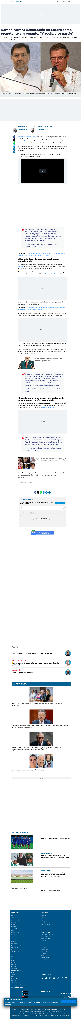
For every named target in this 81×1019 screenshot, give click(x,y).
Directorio (14, 1009)
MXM (12, 956)
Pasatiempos (45, 957)
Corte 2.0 (14, 917)
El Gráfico (44, 947)
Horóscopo (44, 959)
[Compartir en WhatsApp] (14, 142)
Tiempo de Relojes (16, 984)
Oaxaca (43, 917)
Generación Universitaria (44, 944)
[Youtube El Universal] (54, 978)
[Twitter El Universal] (50, 978)
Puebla (43, 919)
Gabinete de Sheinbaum (14, 927)
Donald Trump (15, 932)
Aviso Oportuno (45, 938)
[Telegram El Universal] (42, 978)
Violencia (47, 1009)
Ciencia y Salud (15, 955)
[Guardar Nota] (14, 151)
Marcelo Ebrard (44, 485)
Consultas (14, 968)
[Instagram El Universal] (58, 978)
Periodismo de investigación (15, 921)
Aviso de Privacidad (63, 1009)
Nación (13, 915)
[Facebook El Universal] (46, 978)
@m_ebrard (40, 231)
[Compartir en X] (14, 139)
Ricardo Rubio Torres (19, 670)
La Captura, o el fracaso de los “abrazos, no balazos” (33, 653)
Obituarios (44, 942)
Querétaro (44, 922)
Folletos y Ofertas (46, 936)
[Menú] (69, 2)
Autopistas (14, 966)
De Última (14, 978)
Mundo (13, 930)
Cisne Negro (14, 985)
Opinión (15, 647)
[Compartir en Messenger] (14, 145)
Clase (13, 972)
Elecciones (21, 126)
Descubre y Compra (47, 934)
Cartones (13, 941)
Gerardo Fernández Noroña (29, 485)
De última (14, 962)
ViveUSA (43, 953)
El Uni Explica (15, 924)
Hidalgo (43, 920)
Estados (13, 936)
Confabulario (15, 951)
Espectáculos (15, 947)
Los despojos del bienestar (23, 673)
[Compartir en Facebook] (14, 136)
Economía (14, 943)
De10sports (44, 949)
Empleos (43, 940)
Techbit (13, 958)
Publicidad (54, 1009)
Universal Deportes (16, 945)
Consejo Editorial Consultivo (26, 1009)
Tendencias (14, 953)
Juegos (43, 955)
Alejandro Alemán (18, 651)
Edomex (43, 915)
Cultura (13, 949)
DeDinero (44, 951)
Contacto (58, 1011)
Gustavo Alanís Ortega (19, 660)
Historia (22, 1011)
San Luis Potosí (45, 924)
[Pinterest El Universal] (62, 978)
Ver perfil (22, 131)
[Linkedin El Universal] (66, 978)
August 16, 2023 (31, 246)
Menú (12, 960)
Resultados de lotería (45, 961)
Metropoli (14, 934)
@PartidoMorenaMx (35, 444)
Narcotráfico (14, 938)
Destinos (13, 964)
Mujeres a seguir (16, 919)
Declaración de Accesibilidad (33, 1011)
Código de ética (39, 1009)
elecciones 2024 (56, 485)
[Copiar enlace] (14, 148)
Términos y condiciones (48, 1011)
